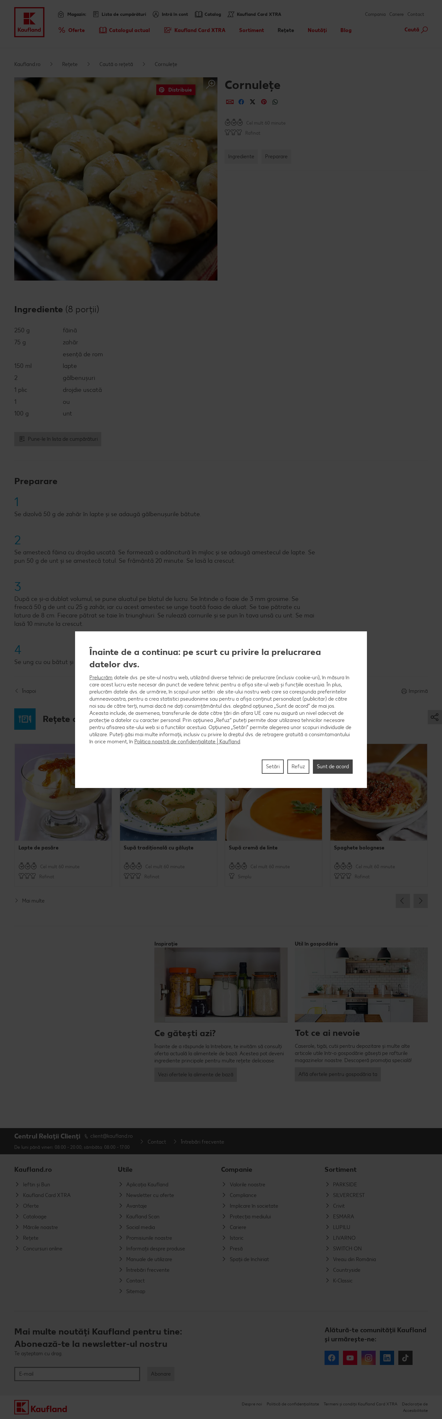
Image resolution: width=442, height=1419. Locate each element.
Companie (236, 1169)
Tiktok (405, 1358)
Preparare (276, 156)
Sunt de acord (333, 766)
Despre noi (252, 1404)
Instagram (368, 1358)
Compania (375, 14)
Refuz (298, 766)
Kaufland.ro (27, 64)
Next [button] (421, 901)
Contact (415, 14)
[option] (63, 815)
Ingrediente (241, 156)
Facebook (332, 1358)
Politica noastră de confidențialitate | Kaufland (187, 741)
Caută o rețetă (116, 64)
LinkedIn (387, 1358)
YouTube (350, 1358)
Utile (125, 1169)
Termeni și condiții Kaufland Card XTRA (360, 1404)
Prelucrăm (101, 677)
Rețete (70, 64)
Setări (273, 766)
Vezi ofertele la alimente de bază (195, 1074)
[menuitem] (71, 30)
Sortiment (341, 1169)
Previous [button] (403, 901)
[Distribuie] (230, 101)
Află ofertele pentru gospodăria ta (337, 1074)
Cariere (396, 14)
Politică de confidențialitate (293, 1404)
